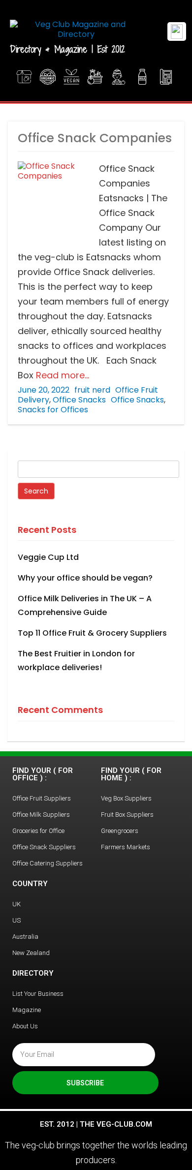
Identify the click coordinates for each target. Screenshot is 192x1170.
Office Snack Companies (95, 138)
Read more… (61, 375)
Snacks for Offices (53, 409)
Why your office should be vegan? (85, 578)
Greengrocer (119, 77)
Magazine (167, 77)
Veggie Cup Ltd (48, 557)
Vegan (72, 77)
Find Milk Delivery (143, 77)
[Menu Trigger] (176, 31)
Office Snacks (79, 399)
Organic (49, 77)
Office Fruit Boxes (96, 77)
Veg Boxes (25, 77)
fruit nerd (92, 390)
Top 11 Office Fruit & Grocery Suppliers (92, 633)
